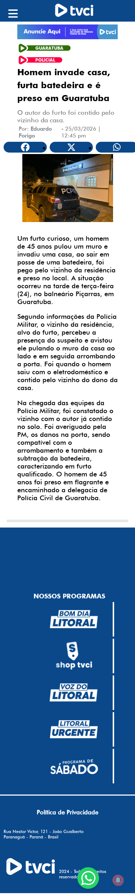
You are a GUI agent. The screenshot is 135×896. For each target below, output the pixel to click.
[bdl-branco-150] (74, 619)
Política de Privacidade (67, 812)
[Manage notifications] (118, 880)
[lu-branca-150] (74, 729)
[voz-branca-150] (74, 692)
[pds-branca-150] (74, 766)
